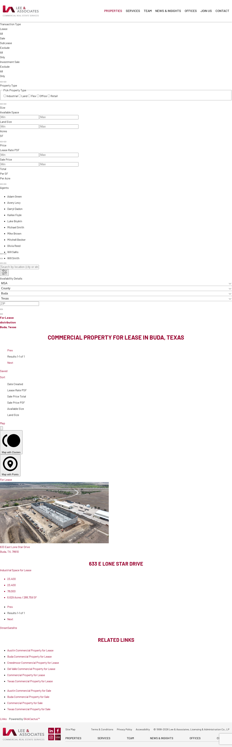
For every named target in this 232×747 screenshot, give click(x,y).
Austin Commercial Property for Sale (29, 690)
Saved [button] (3, 371)
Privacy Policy (124, 729)
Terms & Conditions (102, 729)
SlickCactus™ (32, 719)
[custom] (58, 737)
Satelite (12, 627)
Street (4, 627)
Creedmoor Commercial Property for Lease (33, 662)
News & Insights (168, 11)
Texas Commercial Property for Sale (28, 709)
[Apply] (4, 81)
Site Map (70, 729)
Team (148, 11)
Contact (222, 11)
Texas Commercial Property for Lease (30, 681)
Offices (191, 11)
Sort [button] (2, 377)
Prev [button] (10, 350)
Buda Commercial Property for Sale (28, 696)
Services (133, 11)
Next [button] (10, 362)
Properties (113, 11)
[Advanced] (1, 258)
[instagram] (51, 737)
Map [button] (2, 423)
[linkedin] (51, 731)
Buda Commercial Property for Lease (29, 656)
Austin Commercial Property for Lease (30, 650)
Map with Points (10, 474)
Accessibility (143, 729)
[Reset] (1, 81)
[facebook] (58, 731)
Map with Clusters (11, 452)
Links (3, 719)
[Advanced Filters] (4, 272)
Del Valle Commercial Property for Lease (31, 668)
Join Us (206, 11)
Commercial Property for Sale (25, 703)
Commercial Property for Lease (26, 675)
